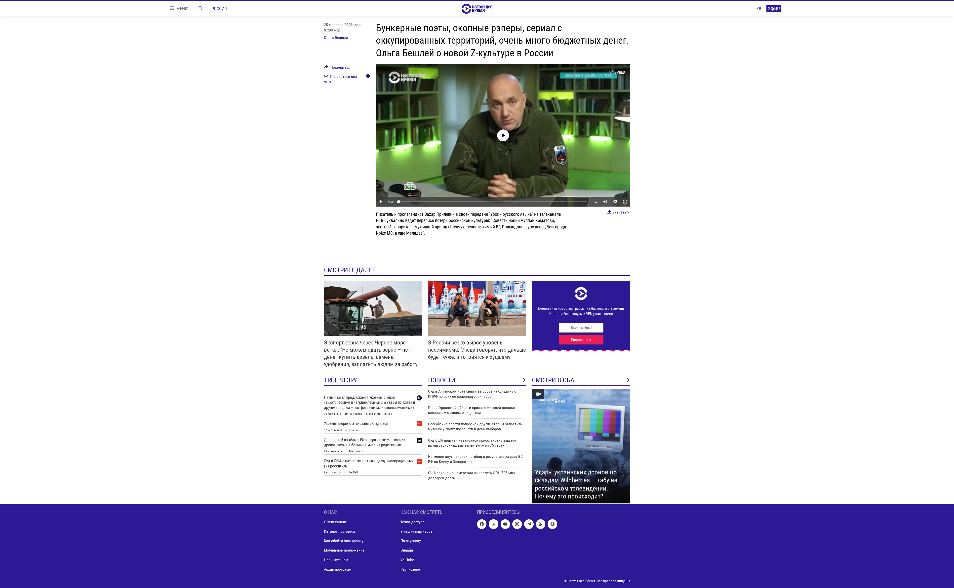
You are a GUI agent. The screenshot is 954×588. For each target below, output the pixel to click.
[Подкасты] (552, 524)
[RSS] (540, 524)
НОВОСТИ (441, 380)
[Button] (337, 68)
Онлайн (406, 550)
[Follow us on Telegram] (529, 524)
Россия (219, 8)
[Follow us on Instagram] (517, 524)
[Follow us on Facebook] (481, 524)
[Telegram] (758, 8)
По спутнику (410, 540)
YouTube (407, 559)
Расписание (410, 569)
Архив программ (337, 569)
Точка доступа (412, 522)
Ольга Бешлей (336, 37)
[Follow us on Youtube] (505, 524)
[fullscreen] (625, 202)
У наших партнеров (416, 531)
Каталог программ (339, 531)
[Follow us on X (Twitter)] (493, 524)
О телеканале (335, 522)
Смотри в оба (553, 380)
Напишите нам (336, 559)
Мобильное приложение (344, 550)
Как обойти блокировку (343, 540)
